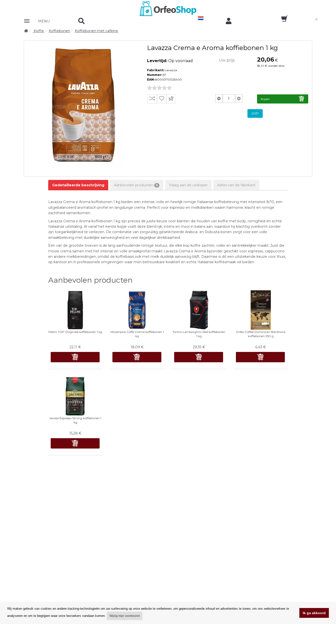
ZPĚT (255, 113)
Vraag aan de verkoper (188, 185)
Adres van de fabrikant (236, 185)
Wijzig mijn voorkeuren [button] (124, 616)
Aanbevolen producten (136, 185)
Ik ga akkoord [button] (314, 613)
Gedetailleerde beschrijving (78, 185)
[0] (280, 20)
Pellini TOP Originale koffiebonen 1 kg (75, 332)
